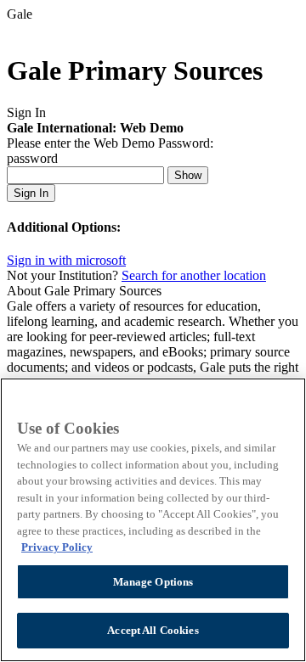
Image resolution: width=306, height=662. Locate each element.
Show (187, 175)
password (32, 158)
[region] (153, 520)
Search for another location (194, 275)
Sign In (31, 193)
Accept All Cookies (152, 630)
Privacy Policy (57, 547)
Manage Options (153, 581)
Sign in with (66, 260)
